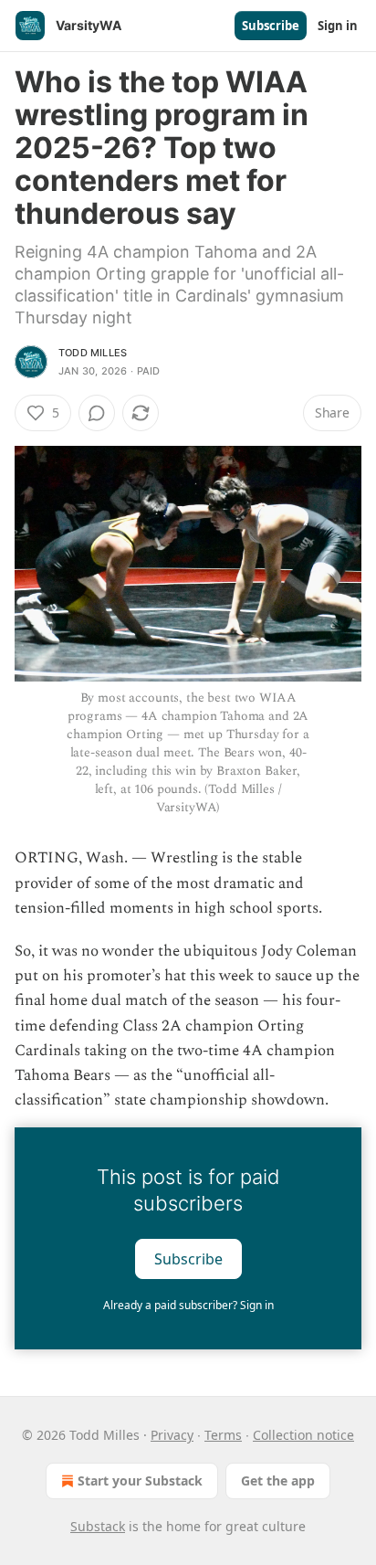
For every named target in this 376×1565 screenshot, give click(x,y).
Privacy (172, 1434)
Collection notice (303, 1434)
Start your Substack (140, 1480)
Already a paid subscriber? (188, 1305)
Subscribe (270, 25)
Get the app (278, 1480)
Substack (97, 1526)
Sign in (338, 25)
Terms (223, 1434)
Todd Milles (92, 352)
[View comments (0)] (96, 413)
